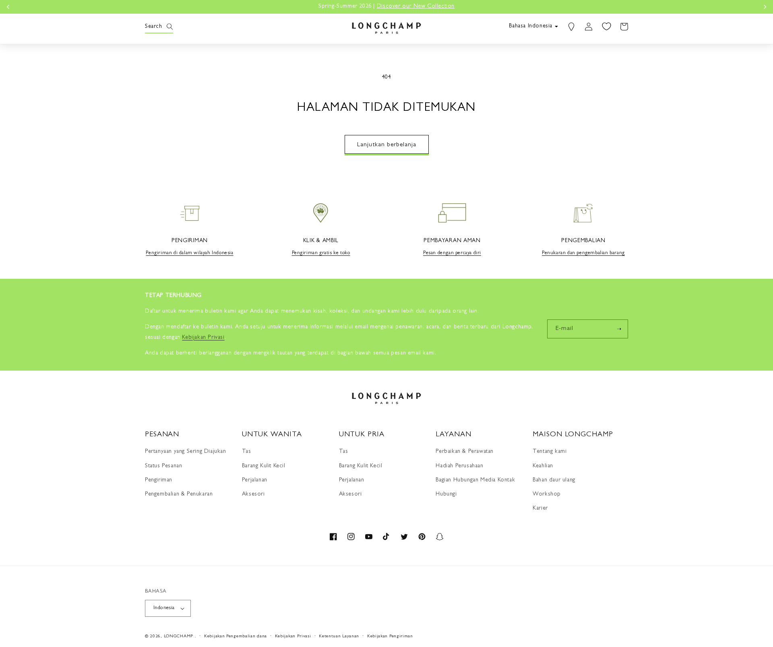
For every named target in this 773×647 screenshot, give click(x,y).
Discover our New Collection (416, 6)
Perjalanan (254, 480)
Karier (540, 508)
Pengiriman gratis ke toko (321, 253)
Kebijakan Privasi (293, 636)
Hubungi (446, 494)
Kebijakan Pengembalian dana (235, 636)
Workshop (547, 494)
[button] (154, 26)
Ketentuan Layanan (339, 636)
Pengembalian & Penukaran (179, 494)
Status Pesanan (163, 466)
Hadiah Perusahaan (459, 466)
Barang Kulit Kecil (263, 466)
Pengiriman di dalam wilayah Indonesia (189, 253)
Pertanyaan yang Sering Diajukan (185, 451)
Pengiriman (158, 480)
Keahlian (543, 466)
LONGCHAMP (178, 636)
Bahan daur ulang (554, 480)
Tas (246, 451)
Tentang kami (549, 451)
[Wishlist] (606, 26)
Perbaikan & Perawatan (465, 451)
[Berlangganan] (619, 328)
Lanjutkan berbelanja (386, 145)
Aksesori (253, 494)
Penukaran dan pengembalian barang (583, 253)
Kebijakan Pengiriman (390, 636)
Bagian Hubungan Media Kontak (475, 480)
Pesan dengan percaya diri (452, 253)
